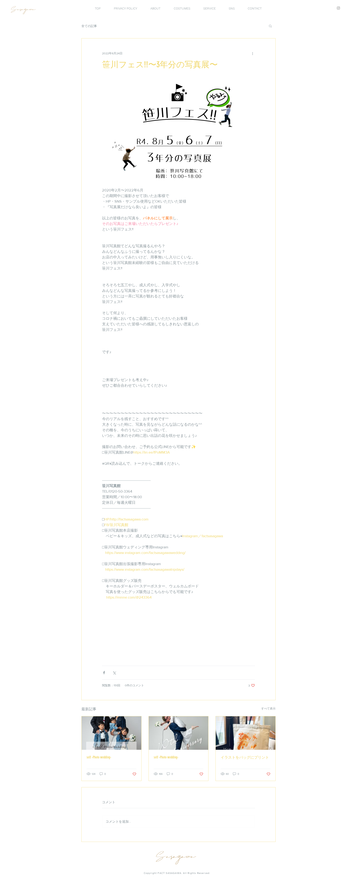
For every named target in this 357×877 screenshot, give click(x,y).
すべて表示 (268, 708)
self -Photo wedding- (99, 757)
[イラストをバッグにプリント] (245, 733)
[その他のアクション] (252, 53)
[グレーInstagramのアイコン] (338, 8)
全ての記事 (89, 26)
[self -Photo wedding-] (111, 733)
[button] (270, 25)
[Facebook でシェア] (104, 673)
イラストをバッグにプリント (245, 757)
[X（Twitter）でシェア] (114, 673)
